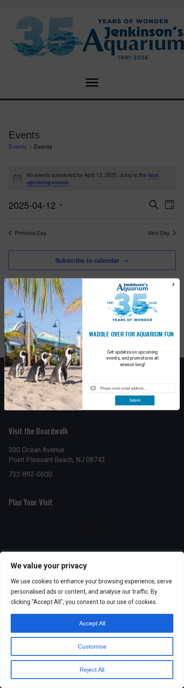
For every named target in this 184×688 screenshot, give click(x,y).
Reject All (92, 669)
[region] (92, 620)
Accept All (92, 623)
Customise (92, 646)
